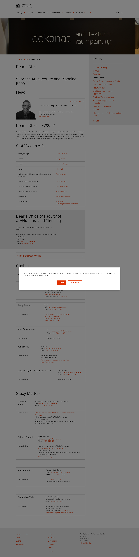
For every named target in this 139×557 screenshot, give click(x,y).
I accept (61, 283)
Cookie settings (75, 283)
